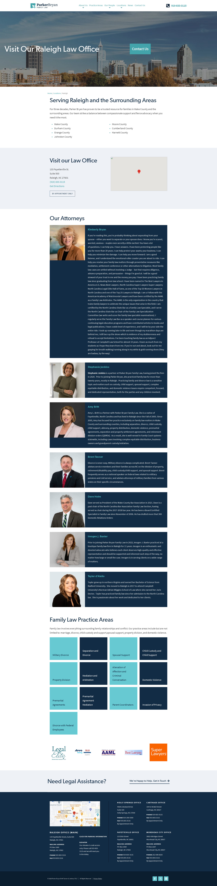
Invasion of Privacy (152, 704)
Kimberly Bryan (97, 229)
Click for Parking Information (93, 836)
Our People (109, 5)
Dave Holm (94, 496)
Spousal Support (121, 655)
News (130, 5)
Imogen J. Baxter (98, 536)
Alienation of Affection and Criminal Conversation (119, 673)
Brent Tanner (95, 456)
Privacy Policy (97, 879)
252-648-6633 (157, 855)
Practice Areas (96, 5)
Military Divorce (61, 655)
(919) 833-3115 (57, 181)
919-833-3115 (178, 5)
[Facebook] (155, 878)
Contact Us (140, 5)
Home (49, 93)
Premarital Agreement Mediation (88, 700)
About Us (83, 5)
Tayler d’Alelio (96, 576)
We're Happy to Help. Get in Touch (148, 780)
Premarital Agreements (59, 702)
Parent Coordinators (122, 704)
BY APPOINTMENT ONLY (62, 193)
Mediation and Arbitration (90, 677)
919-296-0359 (128, 817)
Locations (121, 5)
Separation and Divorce (90, 653)
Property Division (61, 679)
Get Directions (57, 186)
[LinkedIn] (166, 878)
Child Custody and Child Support (151, 653)
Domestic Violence (151, 679)
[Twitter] (160, 878)
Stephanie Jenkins (98, 366)
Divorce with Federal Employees (63, 727)
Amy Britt (93, 406)
